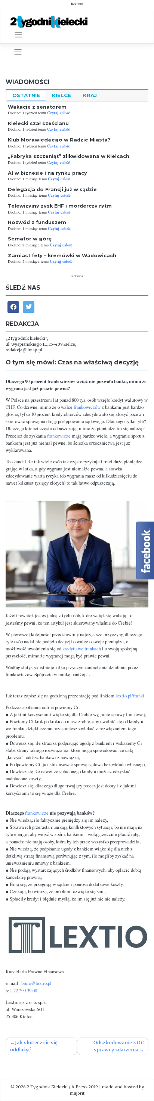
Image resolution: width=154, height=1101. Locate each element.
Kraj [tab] (90, 95)
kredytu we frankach (81, 649)
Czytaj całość (58, 113)
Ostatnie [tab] (26, 95)
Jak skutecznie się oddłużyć (34, 1045)
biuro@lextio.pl (36, 983)
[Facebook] (13, 307)
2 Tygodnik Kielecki (47, 1086)
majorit (77, 1093)
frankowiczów (87, 407)
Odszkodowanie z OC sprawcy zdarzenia (118, 1045)
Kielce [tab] (61, 95)
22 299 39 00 (25, 991)
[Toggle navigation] (18, 34)
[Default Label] (28, 307)
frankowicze (59, 436)
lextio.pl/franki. (130, 696)
